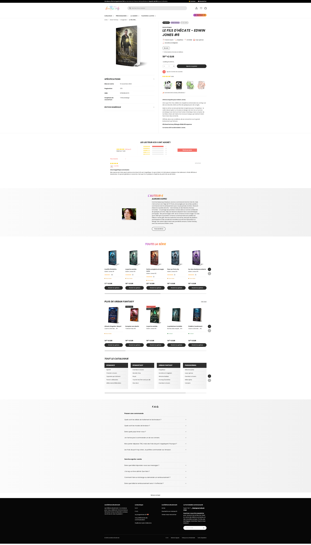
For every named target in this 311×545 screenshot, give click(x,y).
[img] (114, 163)
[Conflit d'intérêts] (113, 258)
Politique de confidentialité (188, 537)
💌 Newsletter (202, 1)
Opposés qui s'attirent (113, 376)
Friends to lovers (111, 373)
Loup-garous (199, 39)
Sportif (108, 370)
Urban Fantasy (114, 20)
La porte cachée (130, 269)
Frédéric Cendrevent (195, 326)
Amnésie (189, 39)
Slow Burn (136, 383)
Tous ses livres (158, 229)
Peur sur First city (173, 269)
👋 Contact (192, 1)
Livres (106, 20)
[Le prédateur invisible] (176, 315)
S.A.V (136, 508)
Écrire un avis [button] (187, 150)
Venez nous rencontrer (169, 514)
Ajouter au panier (191, 66)
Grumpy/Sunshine (164, 380)
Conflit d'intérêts (110, 269)
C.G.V (167, 537)
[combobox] (157, 8)
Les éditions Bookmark (113, 537)
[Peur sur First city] (176, 258)
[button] (205, 8)
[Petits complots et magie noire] (155, 258)
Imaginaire (124, 20)
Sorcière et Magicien (171, 42)
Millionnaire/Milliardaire (113, 383)
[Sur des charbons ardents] (197, 258)
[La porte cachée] (134, 258)
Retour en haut (155, 495)
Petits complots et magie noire (155, 270)
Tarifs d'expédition (202, 537)
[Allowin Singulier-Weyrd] (113, 315)
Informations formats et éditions (173, 52)
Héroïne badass (164, 376)
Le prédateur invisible (174, 326)
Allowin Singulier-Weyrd (112, 326)
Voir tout (204, 301)
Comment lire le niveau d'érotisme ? (174, 92)
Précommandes (121, 16)
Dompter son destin (132, 326)
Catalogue (108, 16)
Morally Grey (137, 373)
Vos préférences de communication (141, 519)
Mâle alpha (188, 380)
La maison (134, 16)
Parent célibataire (112, 380)
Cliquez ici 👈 (140, 1)
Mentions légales (175, 537)
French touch (169, 39)
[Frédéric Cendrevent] (197, 315)
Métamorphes (189, 370)
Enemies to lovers (138, 370)
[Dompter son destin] (134, 315)
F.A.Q (136, 511)
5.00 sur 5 (128, 149)
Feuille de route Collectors (143, 523)
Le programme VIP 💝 (142, 514)
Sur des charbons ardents (197, 269)
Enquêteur (180, 39)
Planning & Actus (147, 16)
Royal (134, 376)
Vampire (187, 383)
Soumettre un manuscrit (169, 511)
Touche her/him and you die (141, 380)
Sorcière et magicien (165, 373)
